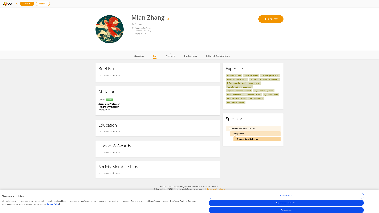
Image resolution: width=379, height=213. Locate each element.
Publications (190, 54)
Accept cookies (286, 210)
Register (42, 4)
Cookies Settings (286, 196)
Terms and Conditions (216, 189)
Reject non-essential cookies (286, 203)
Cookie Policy (53, 204)
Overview (139, 56)
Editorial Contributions (218, 54)
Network (170, 54)
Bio (154, 56)
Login (27, 4)
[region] (189, 201)
